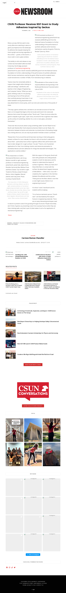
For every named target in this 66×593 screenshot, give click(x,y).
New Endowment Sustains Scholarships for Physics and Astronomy (37, 333)
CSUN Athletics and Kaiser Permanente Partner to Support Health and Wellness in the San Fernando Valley (52, 286)
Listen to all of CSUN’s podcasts (33, 405)
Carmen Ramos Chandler (33, 238)
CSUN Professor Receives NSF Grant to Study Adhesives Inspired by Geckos (43, 257)
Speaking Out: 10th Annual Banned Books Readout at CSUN (21, 256)
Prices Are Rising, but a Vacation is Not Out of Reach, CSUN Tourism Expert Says (14, 285)
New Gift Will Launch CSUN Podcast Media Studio (32, 344)
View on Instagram (34, 554)
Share (10, 215)
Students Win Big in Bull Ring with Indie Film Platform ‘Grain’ (35, 354)
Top (33, 589)
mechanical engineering (23, 68)
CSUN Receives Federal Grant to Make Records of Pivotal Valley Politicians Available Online (32, 286)
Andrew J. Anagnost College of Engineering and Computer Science (21, 223)
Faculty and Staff (39, 30)
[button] (14, 430)
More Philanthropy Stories (33, 364)
